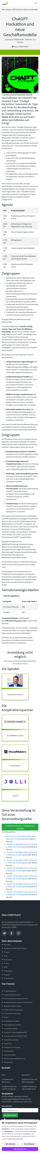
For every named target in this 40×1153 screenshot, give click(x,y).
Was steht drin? (7, 1106)
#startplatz (8, 661)
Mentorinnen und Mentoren (14, 1058)
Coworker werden (10, 1028)
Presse (6, 952)
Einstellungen (29, 1144)
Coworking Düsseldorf (12, 995)
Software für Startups (12, 1047)
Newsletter (8, 1062)
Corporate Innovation (12, 1013)
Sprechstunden (10, 1055)
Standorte (8, 959)
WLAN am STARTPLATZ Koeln (15, 948)
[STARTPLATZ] (5, 3)
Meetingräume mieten (12, 1025)
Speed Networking (11, 1040)
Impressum (8, 971)
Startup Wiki (9, 1051)
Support (7, 974)
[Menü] (36, 3)
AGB (5, 967)
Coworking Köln (10, 991)
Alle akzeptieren (20, 1149)
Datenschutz (9, 978)
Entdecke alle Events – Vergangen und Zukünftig (20, 827)
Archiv (6, 963)
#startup (16, 661)
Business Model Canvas (12, 1006)
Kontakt (7, 944)
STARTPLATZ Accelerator (13, 1010)
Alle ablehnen (10, 1144)
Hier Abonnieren (10, 1115)
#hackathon (31, 661)
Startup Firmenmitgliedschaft (15, 1032)
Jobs (6, 956)
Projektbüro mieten (11, 1021)
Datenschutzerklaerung (15, 1139)
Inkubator (8, 1043)
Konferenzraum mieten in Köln (16, 998)
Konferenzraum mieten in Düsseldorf (18, 1002)
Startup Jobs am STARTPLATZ (15, 1036)
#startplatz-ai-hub (20, 663)
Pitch (6, 1017)
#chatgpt (23, 661)
